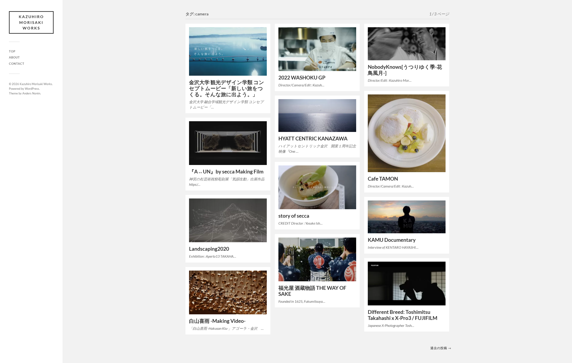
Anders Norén (31, 93)
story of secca (293, 216)
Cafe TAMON (383, 179)
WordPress (32, 88)
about (14, 57)
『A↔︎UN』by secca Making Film (226, 172)
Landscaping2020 (209, 249)
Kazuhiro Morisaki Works (31, 22)
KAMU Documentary (392, 240)
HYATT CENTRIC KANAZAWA (312, 139)
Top (12, 51)
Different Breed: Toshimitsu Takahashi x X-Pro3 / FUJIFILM (402, 315)
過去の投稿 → (440, 348)
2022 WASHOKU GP (301, 78)
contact (16, 63)
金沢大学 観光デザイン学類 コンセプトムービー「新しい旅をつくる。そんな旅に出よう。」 (226, 88)
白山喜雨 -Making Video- (217, 321)
